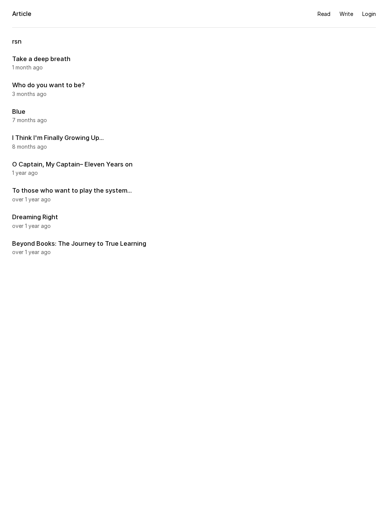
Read (324, 14)
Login (369, 14)
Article (21, 13)
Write (346, 14)
